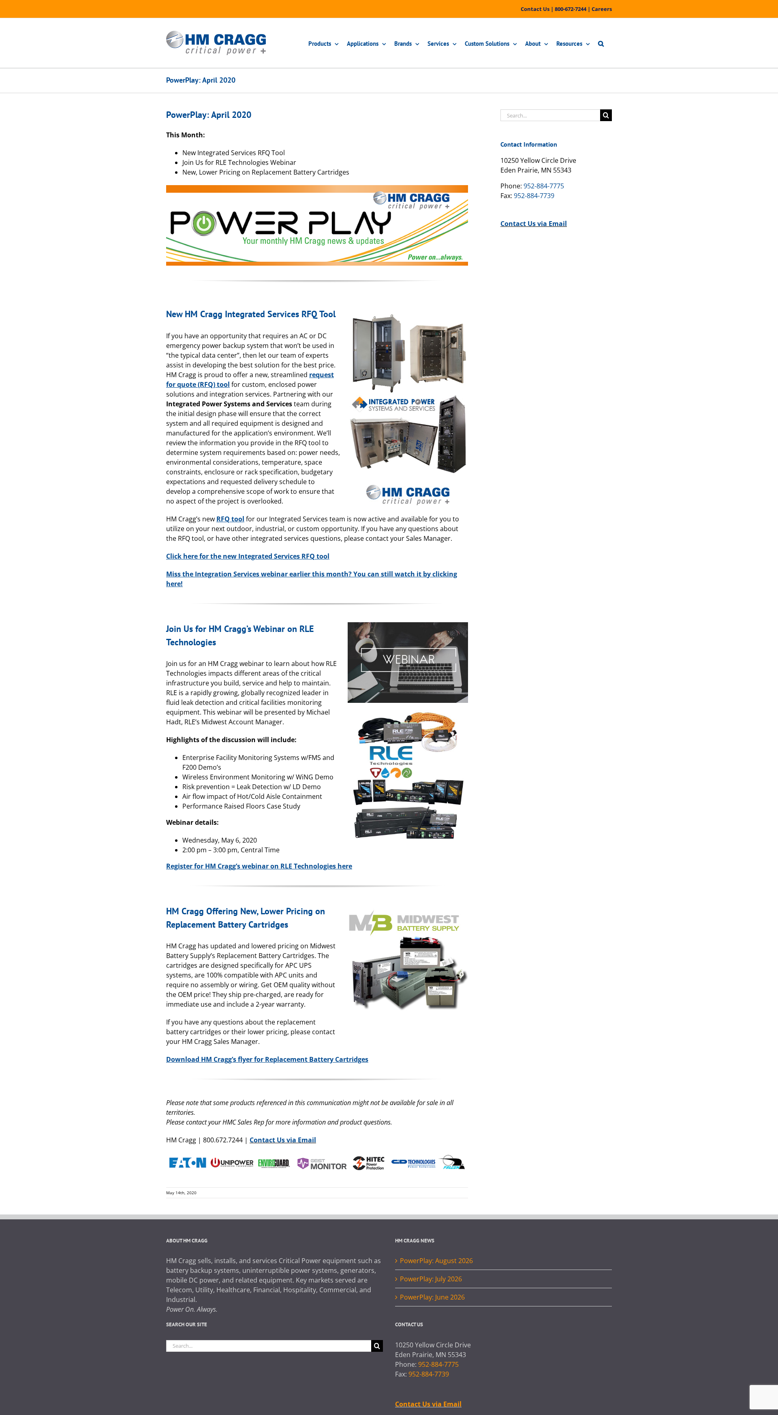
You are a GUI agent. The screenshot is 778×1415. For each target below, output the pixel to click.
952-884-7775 (544, 185)
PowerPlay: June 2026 (432, 1297)
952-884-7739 (534, 195)
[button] (601, 43)
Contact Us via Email (283, 1139)
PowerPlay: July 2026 (431, 1278)
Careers (602, 9)
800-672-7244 (570, 9)
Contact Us (535, 9)
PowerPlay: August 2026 (436, 1260)
